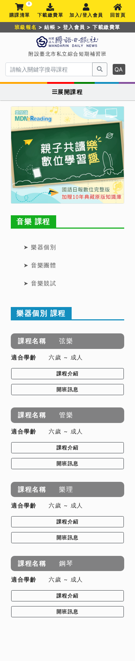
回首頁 (118, 15)
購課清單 (19, 11)
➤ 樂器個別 (39, 247)
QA (118, 69)
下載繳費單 (50, 15)
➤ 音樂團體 (39, 265)
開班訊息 (68, 389)
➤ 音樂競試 (39, 283)
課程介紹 (68, 373)
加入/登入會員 (86, 15)
